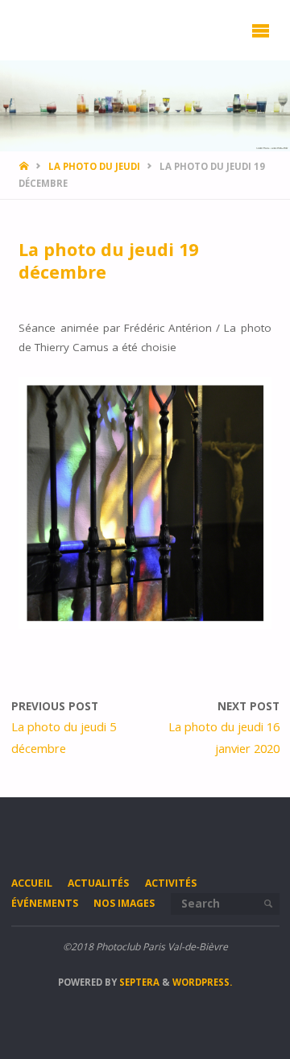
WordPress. (202, 982)
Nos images (124, 903)
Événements (44, 903)
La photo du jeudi (94, 166)
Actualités (98, 883)
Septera (138, 982)
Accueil (31, 883)
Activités (171, 883)
